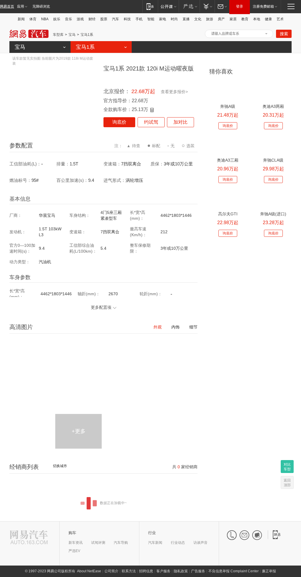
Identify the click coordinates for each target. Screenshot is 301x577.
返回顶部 (287, 482)
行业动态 (178, 543)
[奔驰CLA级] (273, 145)
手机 (139, 19)
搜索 (284, 33)
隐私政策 (181, 571)
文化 (197, 19)
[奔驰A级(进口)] (273, 199)
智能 (150, 19)
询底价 (119, 122)
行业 (152, 533)
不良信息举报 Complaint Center (233, 571)
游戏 (80, 19)
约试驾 (151, 122)
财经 (92, 19)
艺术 (280, 19)
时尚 (174, 19)
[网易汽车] (29, 537)
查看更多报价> (174, 91)
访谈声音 (200, 543)
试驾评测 (98, 543)
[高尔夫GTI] (227, 199)
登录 (239, 6)
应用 (20, 6)
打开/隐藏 (266, 33)
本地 (256, 19)
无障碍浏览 (41, 6)
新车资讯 (75, 543)
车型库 (58, 35)
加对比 (180, 122)
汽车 (115, 19)
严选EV (74, 551)
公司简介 (111, 571)
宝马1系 (87, 35)
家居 (233, 19)
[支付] (207, 6)
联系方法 (129, 571)
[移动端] (150, 6)
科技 (127, 19)
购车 (72, 533)
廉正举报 (269, 571)
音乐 (68, 19)
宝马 (72, 35)
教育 (244, 19)
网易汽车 (29, 34)
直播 (186, 19)
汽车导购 (121, 543)
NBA (45, 19)
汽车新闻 (155, 543)
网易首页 (7, 6)
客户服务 (163, 571)
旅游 (209, 19)
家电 (162, 19)
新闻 (21, 19)
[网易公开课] (168, 6)
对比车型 (287, 466)
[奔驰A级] (227, 91)
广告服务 (198, 571)
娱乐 (56, 19)
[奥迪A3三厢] (227, 145)
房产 (221, 19)
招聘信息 (146, 571)
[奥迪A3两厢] (273, 91)
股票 (103, 19)
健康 (268, 19)
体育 (32, 19)
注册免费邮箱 (263, 6)
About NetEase (89, 571)
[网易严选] (189, 6)
